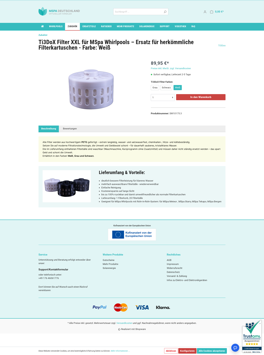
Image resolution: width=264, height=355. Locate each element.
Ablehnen (171, 350)
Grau (154, 87)
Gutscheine (108, 260)
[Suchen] (165, 11)
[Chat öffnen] (235, 348)
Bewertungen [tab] (70, 128)
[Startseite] (42, 27)
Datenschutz (173, 272)
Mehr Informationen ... (120, 351)
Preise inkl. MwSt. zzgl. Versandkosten (171, 68)
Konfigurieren (187, 350)
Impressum (173, 264)
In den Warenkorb (200, 97)
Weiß (177, 87)
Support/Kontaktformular (53, 269)
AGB (169, 260)
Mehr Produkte (110, 264)
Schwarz (166, 87)
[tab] (48, 129)
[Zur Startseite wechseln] (59, 11)
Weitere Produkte (113, 254)
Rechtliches (174, 254)
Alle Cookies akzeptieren (212, 350)
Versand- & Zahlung (177, 276)
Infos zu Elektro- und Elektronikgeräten (187, 280)
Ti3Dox (222, 45)
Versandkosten (124, 323)
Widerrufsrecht (174, 268)
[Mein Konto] (205, 11)
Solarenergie (109, 268)
